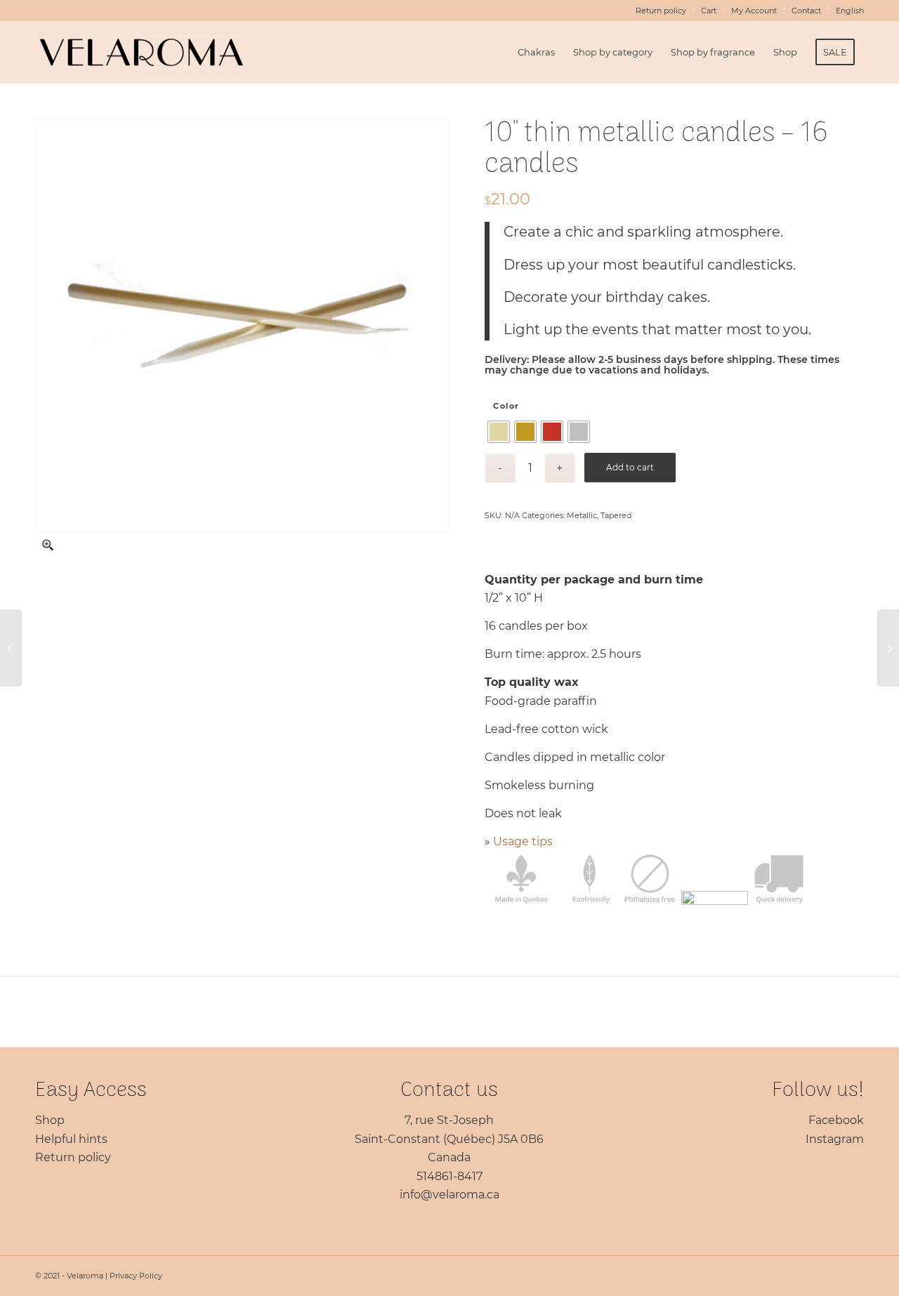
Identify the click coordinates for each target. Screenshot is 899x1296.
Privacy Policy (136, 1276)
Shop (50, 1120)
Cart (708, 10)
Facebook (836, 1120)
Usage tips (523, 841)
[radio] (498, 431)
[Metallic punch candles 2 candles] (11, 648)
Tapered (616, 515)
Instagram (835, 1139)
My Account (754, 10)
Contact (806, 10)
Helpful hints (71, 1139)
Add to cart (630, 467)
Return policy (661, 10)
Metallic (582, 515)
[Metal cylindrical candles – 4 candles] (888, 648)
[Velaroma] (140, 52)
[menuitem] (661, 10)
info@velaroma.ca (449, 1194)
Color (506, 406)
